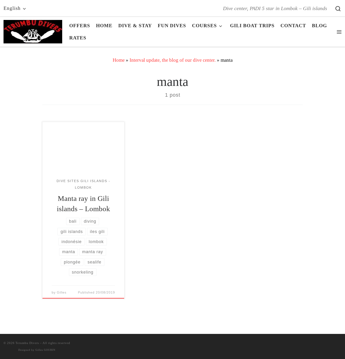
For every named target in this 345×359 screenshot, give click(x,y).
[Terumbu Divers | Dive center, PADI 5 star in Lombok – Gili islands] (33, 30)
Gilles (61, 292)
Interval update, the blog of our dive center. (173, 60)
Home (119, 60)
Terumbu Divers (27, 343)
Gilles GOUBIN (45, 349)
